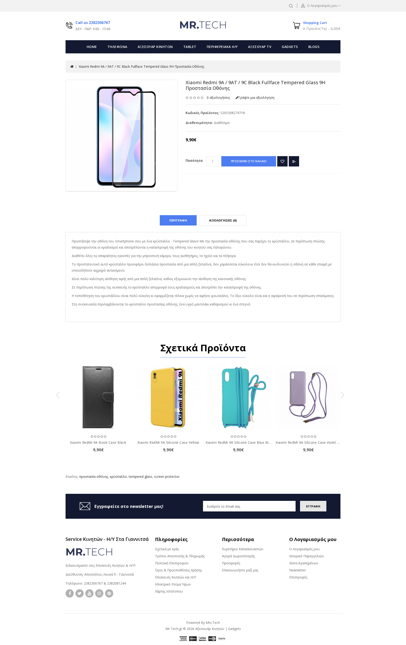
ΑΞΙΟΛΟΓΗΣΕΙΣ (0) (223, 220)
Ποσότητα (194, 160)
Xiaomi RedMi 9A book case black (98, 442)
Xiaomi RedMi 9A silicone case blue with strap (244, 442)
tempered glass (140, 476)
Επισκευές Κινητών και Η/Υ (175, 577)
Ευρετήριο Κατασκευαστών (242, 549)
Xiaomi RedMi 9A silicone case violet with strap (315, 442)
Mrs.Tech (213, 622)
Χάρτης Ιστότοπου (169, 591)
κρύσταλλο (118, 476)
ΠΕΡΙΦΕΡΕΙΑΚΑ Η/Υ (222, 46)
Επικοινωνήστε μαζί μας (240, 570)
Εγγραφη (313, 506)
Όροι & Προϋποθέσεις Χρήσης (178, 570)
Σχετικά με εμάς (167, 549)
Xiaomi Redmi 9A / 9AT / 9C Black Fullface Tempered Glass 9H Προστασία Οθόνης (141, 66)
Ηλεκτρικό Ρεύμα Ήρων (173, 584)
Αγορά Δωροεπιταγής (238, 556)
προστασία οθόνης (93, 476)
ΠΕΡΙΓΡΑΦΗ (178, 220)
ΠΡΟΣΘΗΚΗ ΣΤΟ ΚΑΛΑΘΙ (249, 161)
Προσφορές (231, 563)
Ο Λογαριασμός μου (304, 549)
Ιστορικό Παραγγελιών (306, 556)
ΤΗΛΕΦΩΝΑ (117, 46)
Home (92, 46)
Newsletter (297, 570)
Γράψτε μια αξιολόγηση (256, 97)
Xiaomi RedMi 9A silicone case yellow (168, 442)
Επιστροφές (298, 577)
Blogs (314, 46)
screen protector (167, 476)
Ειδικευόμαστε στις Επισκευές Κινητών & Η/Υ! (100, 565)
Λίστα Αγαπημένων (303, 563)
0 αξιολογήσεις (218, 97)
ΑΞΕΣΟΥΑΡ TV (260, 46)
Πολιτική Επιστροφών (172, 563)
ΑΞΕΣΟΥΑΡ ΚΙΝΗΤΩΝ (155, 46)
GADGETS (290, 46)
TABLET (189, 46)
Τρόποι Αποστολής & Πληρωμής (180, 556)
